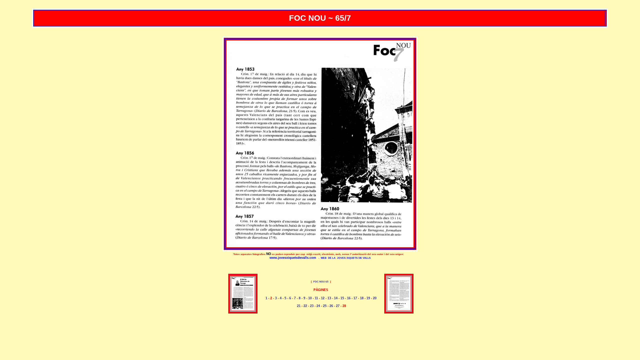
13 (329, 298)
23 (311, 306)
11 (316, 298)
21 (299, 306)
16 (349, 298)
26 (331, 306)
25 (325, 306)
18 (361, 298)
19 (368, 298)
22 (305, 306)
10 (310, 298)
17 (355, 298)
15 (342, 298)
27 (337, 306)
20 (374, 298)
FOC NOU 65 (320, 281)
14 (335, 298)
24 (318, 306)
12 (323, 298)
